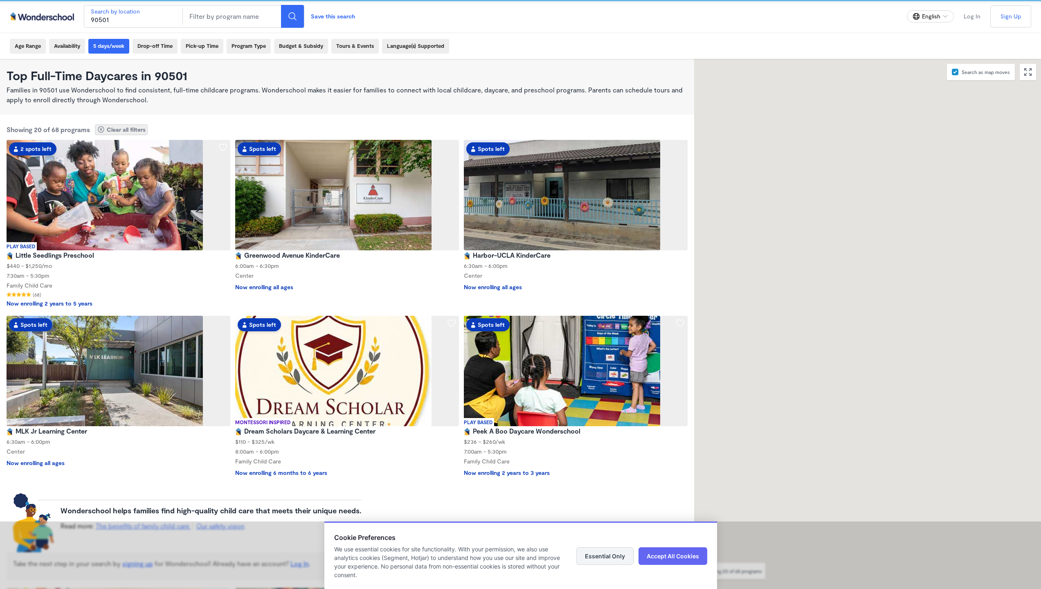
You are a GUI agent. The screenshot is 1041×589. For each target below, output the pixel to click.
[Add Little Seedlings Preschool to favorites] (223, 147)
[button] (847, 212)
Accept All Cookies (673, 556)
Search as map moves (986, 72)
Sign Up (1011, 16)
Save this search (333, 16)
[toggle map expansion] (1028, 72)
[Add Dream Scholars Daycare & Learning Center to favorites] (451, 323)
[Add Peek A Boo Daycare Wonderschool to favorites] (680, 323)
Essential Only (605, 556)
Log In (972, 16)
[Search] (292, 16)
